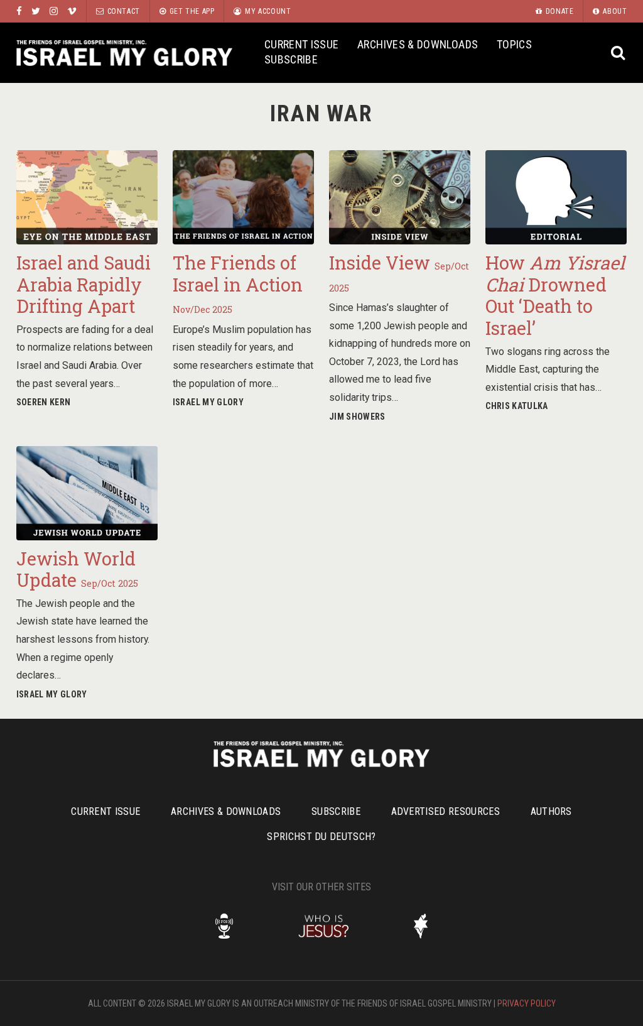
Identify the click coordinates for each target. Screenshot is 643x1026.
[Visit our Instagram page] (54, 11)
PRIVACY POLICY (526, 1003)
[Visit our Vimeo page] (72, 11)
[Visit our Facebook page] (19, 11)
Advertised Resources (445, 811)
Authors (551, 811)
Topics (514, 44)
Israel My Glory (124, 53)
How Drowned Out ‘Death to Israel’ (555, 295)
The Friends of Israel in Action (238, 283)
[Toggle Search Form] (618, 53)
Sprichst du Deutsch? (321, 837)
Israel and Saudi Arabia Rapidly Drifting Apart (83, 284)
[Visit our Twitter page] (35, 11)
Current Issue (301, 44)
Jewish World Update (77, 569)
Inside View (399, 272)
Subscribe (291, 59)
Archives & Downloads (417, 44)
